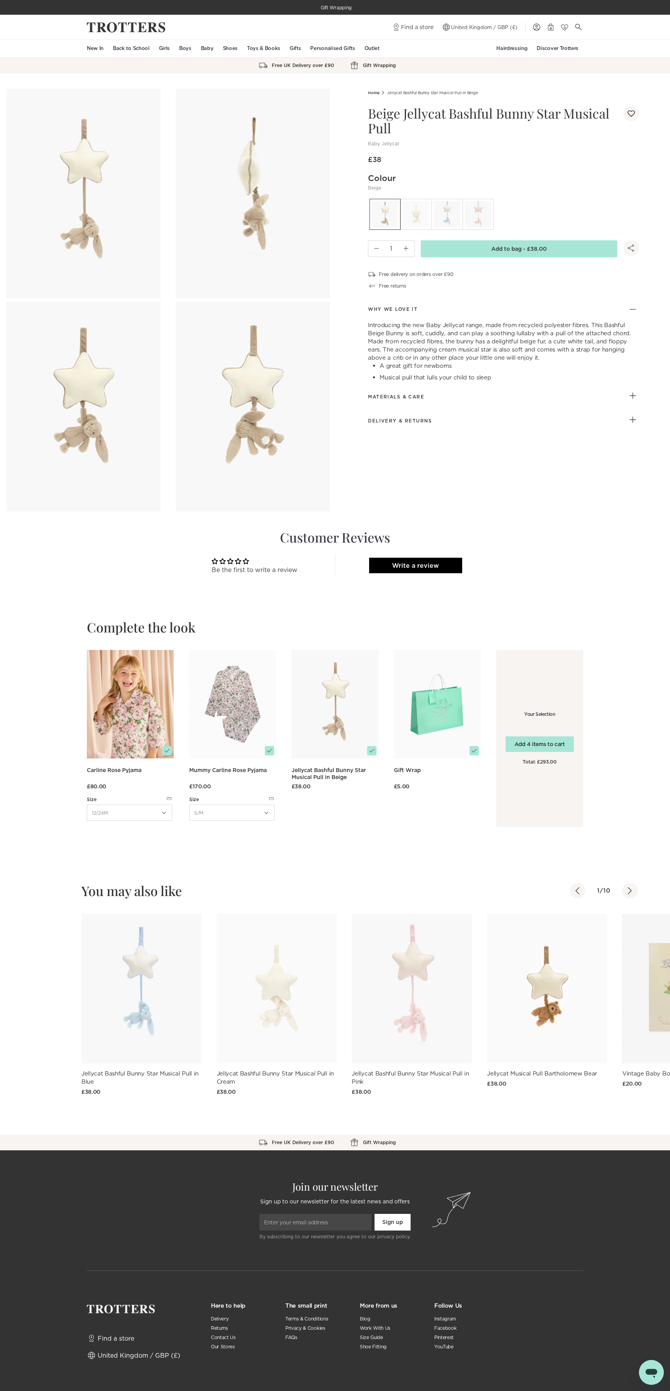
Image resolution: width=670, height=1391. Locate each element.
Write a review (415, 565)
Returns (219, 1328)
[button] (631, 113)
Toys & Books (263, 48)
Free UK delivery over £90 (336, 7)
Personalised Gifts (332, 48)
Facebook (445, 1328)
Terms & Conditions (306, 1319)
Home (373, 92)
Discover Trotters (557, 48)
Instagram (445, 1319)
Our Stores (223, 1347)
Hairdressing (511, 48)
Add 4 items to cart (540, 744)
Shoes (230, 48)
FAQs (291, 1337)
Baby (207, 48)
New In (95, 48)
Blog (365, 1319)
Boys (185, 48)
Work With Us (375, 1328)
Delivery (219, 1319)
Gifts (295, 48)
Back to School (131, 48)
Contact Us (223, 1337)
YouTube (444, 1347)
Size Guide (371, 1337)
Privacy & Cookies (305, 1328)
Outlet (372, 48)
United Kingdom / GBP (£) (484, 27)
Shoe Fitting (373, 1347)
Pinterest (444, 1337)
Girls (164, 48)
